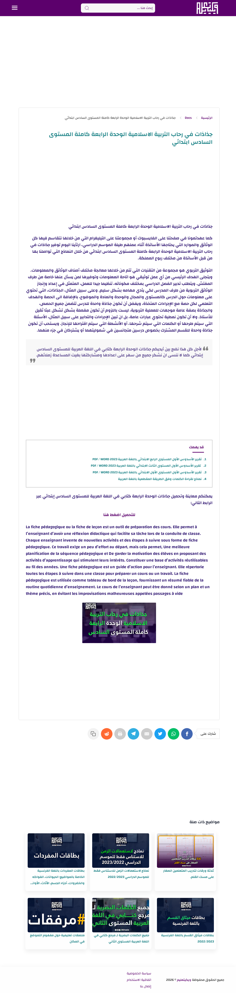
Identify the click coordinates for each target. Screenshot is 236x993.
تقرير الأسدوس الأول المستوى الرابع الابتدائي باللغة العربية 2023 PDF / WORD (147, 459)
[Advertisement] (118, 61)
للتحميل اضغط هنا (119, 515)
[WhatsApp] (174, 736)
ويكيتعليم (184, 980)
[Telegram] (134, 736)
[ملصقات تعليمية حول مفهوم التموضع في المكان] (56, 915)
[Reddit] (107, 736)
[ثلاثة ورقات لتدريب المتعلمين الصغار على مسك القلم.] (185, 850)
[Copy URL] (94, 736)
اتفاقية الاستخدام (139, 980)
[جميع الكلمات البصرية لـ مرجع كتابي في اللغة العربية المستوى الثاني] (120, 915)
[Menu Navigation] (15, 8)
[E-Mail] (147, 736)
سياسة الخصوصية (139, 973)
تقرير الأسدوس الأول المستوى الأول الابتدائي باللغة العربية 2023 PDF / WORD (147, 472)
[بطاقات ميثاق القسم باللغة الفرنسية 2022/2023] (185, 915)
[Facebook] (188, 736)
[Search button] (86, 8)
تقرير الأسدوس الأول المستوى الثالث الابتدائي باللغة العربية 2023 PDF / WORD (146, 466)
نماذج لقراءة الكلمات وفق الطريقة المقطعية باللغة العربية (160, 479)
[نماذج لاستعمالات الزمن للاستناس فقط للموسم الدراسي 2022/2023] (120, 850)
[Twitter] (161, 736)
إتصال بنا (145, 986)
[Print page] (121, 736)
